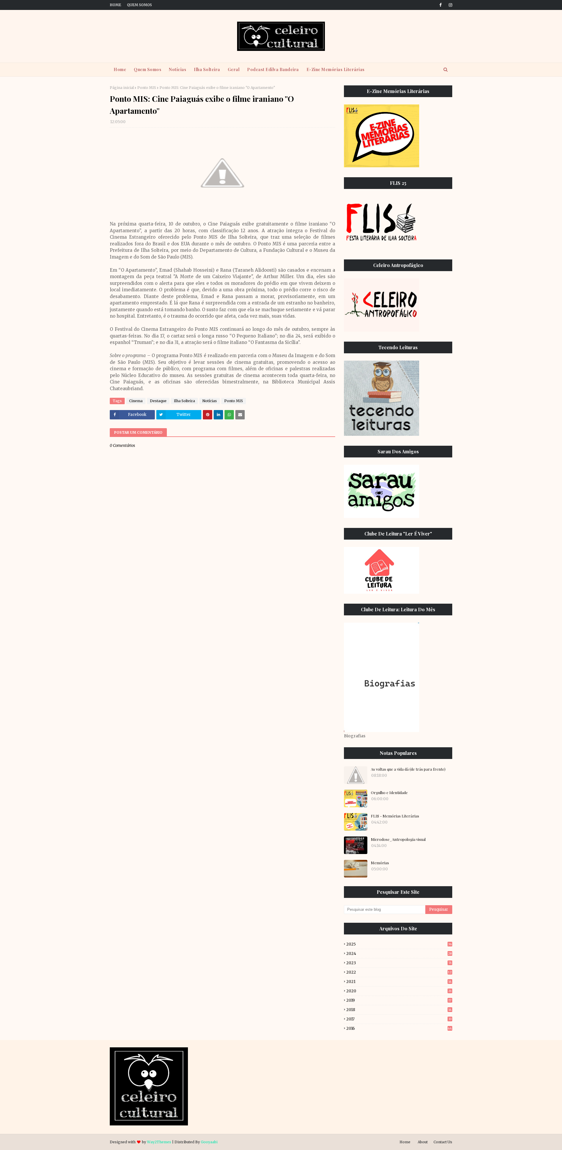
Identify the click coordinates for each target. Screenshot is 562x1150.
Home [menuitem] (120, 69)
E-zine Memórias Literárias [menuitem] (335, 69)
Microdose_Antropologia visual (398, 839)
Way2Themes (159, 1142)
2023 (399, 962)
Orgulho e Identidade (389, 792)
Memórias (380, 862)
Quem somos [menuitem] (147, 69)
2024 (399, 953)
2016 (399, 1028)
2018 (399, 1009)
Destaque (158, 401)
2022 (399, 972)
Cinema (136, 401)
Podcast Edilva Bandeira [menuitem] (273, 69)
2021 (399, 981)
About (423, 1142)
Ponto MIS (146, 87)
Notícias (209, 401)
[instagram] (449, 5)
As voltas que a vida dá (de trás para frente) (408, 769)
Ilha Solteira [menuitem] (207, 69)
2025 (399, 944)
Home (115, 5)
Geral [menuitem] (234, 69)
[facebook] (440, 5)
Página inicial (122, 87)
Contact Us (443, 1142)
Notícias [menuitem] (177, 69)
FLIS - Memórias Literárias (395, 815)
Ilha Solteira (184, 401)
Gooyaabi (209, 1142)
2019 (398, 1000)
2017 (399, 1019)
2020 (399, 991)
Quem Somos (139, 5)
